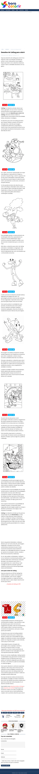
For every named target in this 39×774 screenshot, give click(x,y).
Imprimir (11, 105)
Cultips (11, 55)
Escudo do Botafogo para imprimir (20, 730)
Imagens (26, 10)
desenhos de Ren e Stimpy (17, 686)
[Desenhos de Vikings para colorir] (13, 726)
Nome (2, 749)
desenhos (10, 712)
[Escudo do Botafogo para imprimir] (21, 726)
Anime (17, 10)
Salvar (4, 105)
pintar (22, 712)
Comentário (4, 741)
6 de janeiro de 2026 (5, 55)
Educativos (22, 10)
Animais (13, 10)
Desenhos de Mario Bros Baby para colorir (4, 730)
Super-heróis (8, 10)
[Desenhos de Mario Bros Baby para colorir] (5, 726)
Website (3, 757)
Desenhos (2, 10)
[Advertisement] (13, 22)
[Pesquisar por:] (33, 11)
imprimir (14, 712)
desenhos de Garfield (9, 688)
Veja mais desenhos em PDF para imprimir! (13, 710)
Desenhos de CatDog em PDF (14, 584)
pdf (18, 712)
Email (2, 753)
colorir (5, 712)
